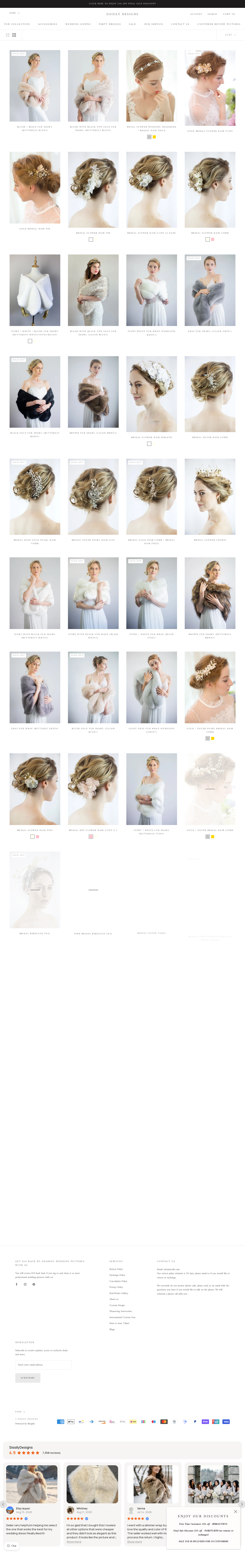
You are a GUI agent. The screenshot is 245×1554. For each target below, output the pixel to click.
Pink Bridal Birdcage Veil (93, 934)
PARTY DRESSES (110, 24)
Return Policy (116, 1269)
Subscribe (28, 1378)
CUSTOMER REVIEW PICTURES (219, 24)
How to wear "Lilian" (119, 1323)
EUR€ (13, 13)
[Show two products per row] (7, 35)
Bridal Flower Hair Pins (35, 830)
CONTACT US (180, 24)
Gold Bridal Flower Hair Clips (210, 131)
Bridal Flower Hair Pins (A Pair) (93, 1031)
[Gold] (154, 136)
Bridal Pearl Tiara (35, 1134)
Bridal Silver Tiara (151, 932)
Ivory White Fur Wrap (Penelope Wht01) (152, 333)
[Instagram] (25, 1284)
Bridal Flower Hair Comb (210, 233)
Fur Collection (17, 24)
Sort (229, 35)
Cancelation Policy (118, 1281)
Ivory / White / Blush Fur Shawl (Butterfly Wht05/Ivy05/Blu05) (35, 333)
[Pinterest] (34, 1284)
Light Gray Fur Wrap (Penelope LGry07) (152, 730)
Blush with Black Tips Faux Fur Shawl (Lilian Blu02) (93, 333)
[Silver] (149, 136)
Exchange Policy (117, 1275)
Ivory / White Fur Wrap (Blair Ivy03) (152, 636)
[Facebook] (16, 1284)
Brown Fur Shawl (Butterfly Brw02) (210, 636)
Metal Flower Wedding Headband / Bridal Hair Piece (152, 128)
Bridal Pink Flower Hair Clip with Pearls (210, 934)
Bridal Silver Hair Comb (210, 437)
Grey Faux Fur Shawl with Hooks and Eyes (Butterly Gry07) (151, 1229)
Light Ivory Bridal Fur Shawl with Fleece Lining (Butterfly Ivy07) (210, 1133)
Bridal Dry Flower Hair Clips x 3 (93, 830)
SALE (132, 24)
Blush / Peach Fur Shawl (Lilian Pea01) (151, 1131)
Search (212, 14)
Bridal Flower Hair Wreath (151, 437)
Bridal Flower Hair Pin (93, 233)
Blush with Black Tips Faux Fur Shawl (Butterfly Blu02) (93, 128)
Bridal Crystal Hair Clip (35, 1027)
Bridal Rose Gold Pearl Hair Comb (35, 541)
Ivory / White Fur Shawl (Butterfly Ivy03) (152, 832)
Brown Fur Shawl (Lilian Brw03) (93, 433)
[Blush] (40, 341)
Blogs (112, 1329)
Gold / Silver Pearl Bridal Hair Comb (210, 730)
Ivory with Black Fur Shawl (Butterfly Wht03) (35, 636)
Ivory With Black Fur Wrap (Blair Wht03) (93, 636)
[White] (90, 239)
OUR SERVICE (153, 24)
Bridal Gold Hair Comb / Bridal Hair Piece (151, 541)
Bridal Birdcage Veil (35, 933)
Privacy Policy (116, 1287)
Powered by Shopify (25, 1424)
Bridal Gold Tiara (210, 1033)
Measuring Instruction (120, 1311)
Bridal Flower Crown (210, 540)
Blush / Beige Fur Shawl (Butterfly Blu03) (35, 128)
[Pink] (212, 239)
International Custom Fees (122, 1317)
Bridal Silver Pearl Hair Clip (93, 540)
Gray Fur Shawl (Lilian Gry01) (210, 331)
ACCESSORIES (47, 24)
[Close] (235, 1511)
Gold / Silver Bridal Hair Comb (210, 830)
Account (196, 14)
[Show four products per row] (14, 35)
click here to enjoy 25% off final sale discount (122, 3)
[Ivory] (95, 239)
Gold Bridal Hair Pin (35, 229)
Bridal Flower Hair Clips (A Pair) (151, 233)
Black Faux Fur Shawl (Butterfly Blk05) (35, 434)
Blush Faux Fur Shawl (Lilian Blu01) (93, 730)
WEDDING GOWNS (78, 24)
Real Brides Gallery (118, 1293)
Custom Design (117, 1305)
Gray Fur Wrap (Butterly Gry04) (35, 729)
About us (113, 1299)
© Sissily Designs (26, 1419)
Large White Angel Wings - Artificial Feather (210, 1229)
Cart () (229, 14)
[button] (74, 1541)
